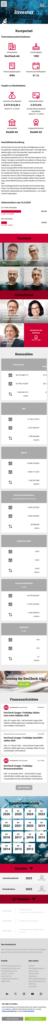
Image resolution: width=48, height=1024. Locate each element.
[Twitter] (15, 994)
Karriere (32, 966)
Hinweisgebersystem (36, 968)
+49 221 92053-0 (7, 974)
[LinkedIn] (7, 994)
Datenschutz (33, 971)
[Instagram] (24, 994)
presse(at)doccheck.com (10, 968)
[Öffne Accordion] (34, 899)
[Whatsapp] (41, 994)
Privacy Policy (34, 974)
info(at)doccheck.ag (9, 971)
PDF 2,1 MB (24, 684)
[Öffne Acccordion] (31, 868)
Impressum (33, 986)
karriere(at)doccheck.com (11, 966)
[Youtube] (32, 994)
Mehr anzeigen (24, 787)
